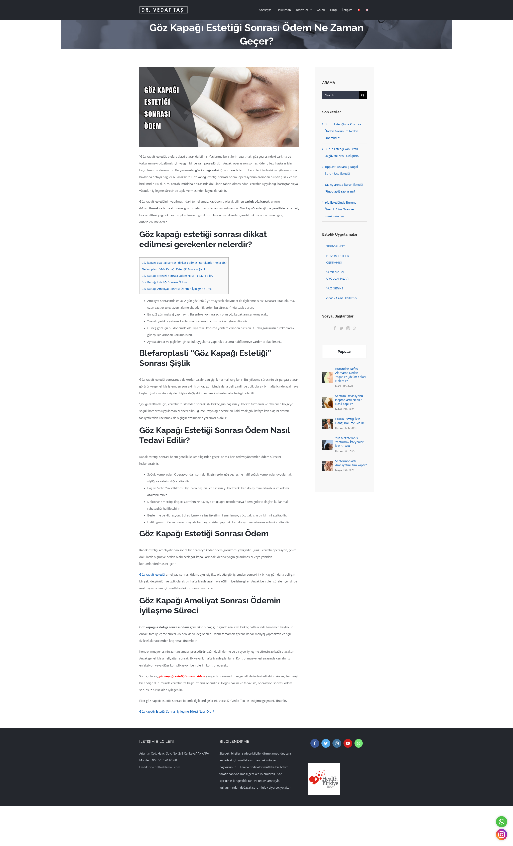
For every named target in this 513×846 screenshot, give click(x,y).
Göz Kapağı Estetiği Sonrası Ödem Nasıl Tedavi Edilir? (177, 276)
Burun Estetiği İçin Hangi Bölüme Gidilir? (350, 421)
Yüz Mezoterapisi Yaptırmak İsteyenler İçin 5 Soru (349, 442)
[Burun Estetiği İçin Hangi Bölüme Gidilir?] (327, 422)
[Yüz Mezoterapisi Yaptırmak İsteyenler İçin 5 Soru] (327, 443)
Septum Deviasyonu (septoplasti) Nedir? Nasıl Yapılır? (349, 400)
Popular (344, 351)
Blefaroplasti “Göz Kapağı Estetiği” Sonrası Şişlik (173, 269)
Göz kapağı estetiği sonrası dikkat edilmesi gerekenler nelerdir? (183, 263)
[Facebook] (335, 328)
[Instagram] (348, 328)
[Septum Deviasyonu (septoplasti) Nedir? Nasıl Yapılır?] (327, 401)
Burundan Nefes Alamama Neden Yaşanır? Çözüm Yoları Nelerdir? (350, 375)
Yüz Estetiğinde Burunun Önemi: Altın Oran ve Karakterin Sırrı (341, 209)
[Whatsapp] (354, 328)
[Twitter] (341, 328)
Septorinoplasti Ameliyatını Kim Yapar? (351, 463)
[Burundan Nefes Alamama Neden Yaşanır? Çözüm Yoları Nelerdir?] (327, 376)
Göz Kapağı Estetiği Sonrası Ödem (164, 282)
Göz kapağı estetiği (152, 574)
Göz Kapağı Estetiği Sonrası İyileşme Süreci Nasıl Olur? (176, 711)
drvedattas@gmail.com (164, 767)
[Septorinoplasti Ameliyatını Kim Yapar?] (327, 464)
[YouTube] (347, 743)
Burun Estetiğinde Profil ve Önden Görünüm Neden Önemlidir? (343, 131)
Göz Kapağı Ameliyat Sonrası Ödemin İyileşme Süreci (176, 289)
